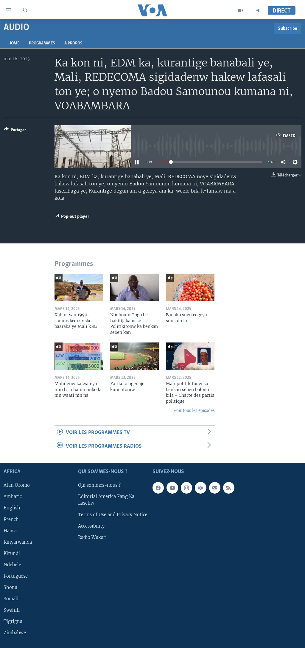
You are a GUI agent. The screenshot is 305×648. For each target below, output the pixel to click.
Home (13, 43)
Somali (11, 599)
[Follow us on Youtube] (172, 488)
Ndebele (12, 565)
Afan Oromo (17, 485)
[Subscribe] (214, 488)
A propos (73, 43)
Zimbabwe (15, 632)
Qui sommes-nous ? (99, 485)
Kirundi (12, 553)
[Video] (241, 10)
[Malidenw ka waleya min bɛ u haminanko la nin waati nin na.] (79, 356)
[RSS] (228, 488)
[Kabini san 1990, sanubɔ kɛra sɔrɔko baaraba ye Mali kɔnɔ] (79, 287)
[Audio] (259, 10)
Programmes (42, 43)
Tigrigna (13, 621)
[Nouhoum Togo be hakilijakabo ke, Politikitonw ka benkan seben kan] (134, 287)
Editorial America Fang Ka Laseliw (106, 500)
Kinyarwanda (18, 542)
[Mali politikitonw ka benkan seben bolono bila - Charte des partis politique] (190, 356)
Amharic (13, 497)
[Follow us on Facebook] (158, 488)
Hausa (10, 531)
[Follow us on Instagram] (186, 488)
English (12, 508)
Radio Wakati (92, 537)
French (11, 519)
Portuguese (16, 576)
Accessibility (91, 526)
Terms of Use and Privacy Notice (112, 514)
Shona (10, 587)
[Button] (15, 131)
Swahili (12, 610)
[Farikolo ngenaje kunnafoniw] (134, 356)
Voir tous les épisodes (194, 410)
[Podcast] (200, 488)
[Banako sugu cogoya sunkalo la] (190, 287)
